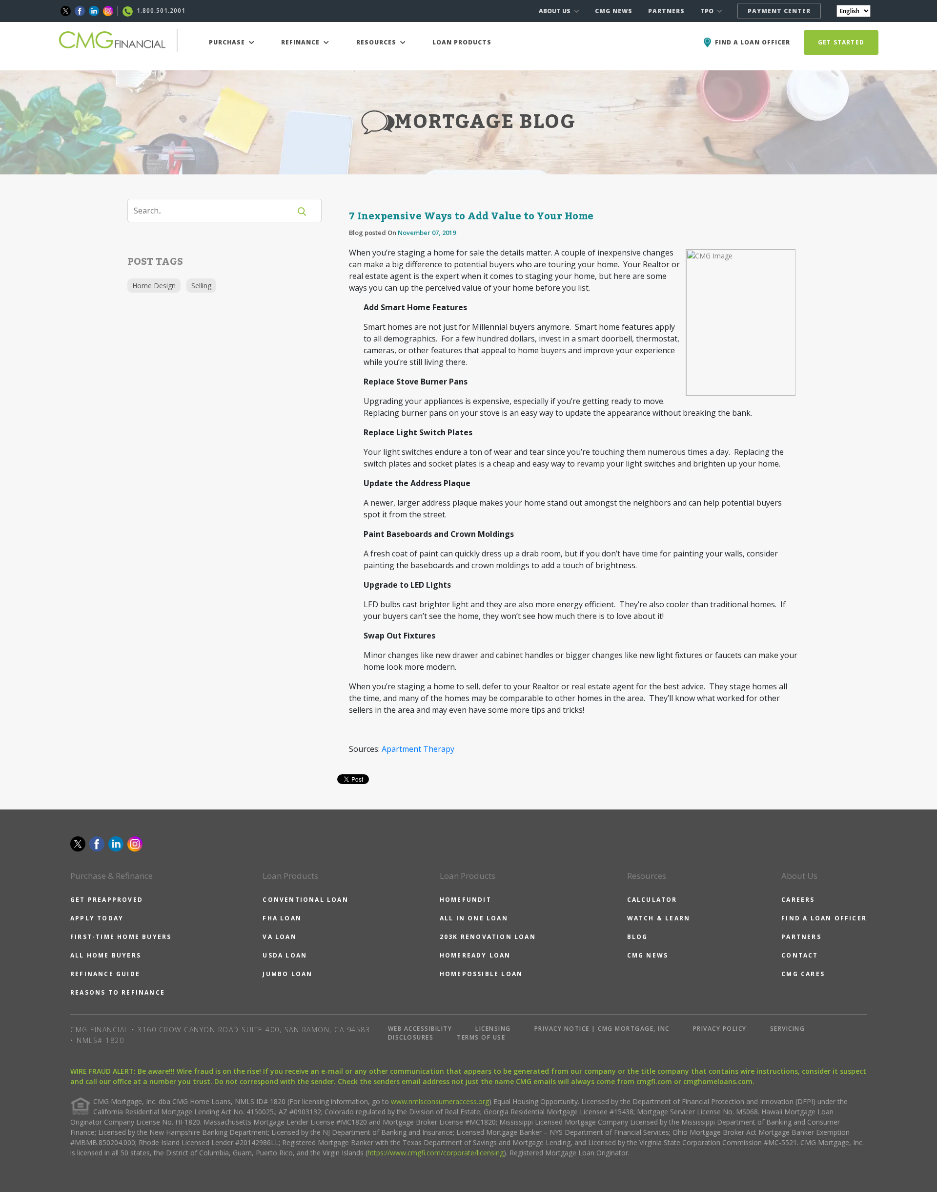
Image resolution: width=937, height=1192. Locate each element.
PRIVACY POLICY (720, 1028)
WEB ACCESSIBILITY (420, 1028)
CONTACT (799, 955)
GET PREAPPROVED (106, 899)
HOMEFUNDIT (465, 899)
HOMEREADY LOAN (475, 955)
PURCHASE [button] (228, 42)
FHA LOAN (282, 918)
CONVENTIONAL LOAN (305, 899)
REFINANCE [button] (301, 42)
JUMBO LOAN (287, 974)
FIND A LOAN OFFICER (824, 918)
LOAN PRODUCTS (461, 42)
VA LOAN (279, 937)
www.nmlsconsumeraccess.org (440, 1101)
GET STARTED (841, 42)
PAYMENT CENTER (779, 11)
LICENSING (493, 1028)
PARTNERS (666, 11)
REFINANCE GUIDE (105, 974)
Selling (201, 285)
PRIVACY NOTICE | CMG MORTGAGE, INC (602, 1028)
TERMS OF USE (481, 1037)
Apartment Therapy (418, 749)
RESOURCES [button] (377, 42)
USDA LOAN (285, 955)
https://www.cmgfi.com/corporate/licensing (435, 1152)
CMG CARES (803, 974)
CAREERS (798, 899)
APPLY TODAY (96, 918)
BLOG (637, 937)
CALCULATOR (652, 899)
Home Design (154, 285)
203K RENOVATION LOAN (488, 937)
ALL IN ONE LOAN (474, 918)
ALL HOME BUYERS (105, 955)
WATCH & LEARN (659, 918)
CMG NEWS (613, 11)
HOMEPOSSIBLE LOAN (481, 974)
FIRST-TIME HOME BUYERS (120, 937)
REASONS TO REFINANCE (117, 992)
